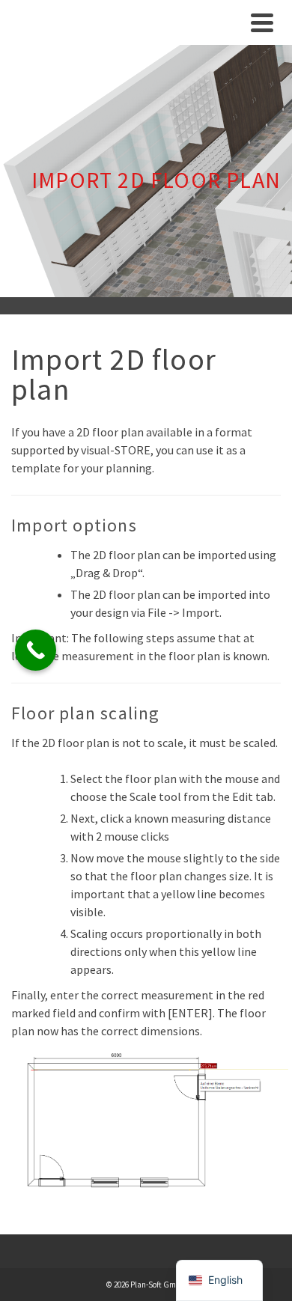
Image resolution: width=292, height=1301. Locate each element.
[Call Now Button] (35, 650)
